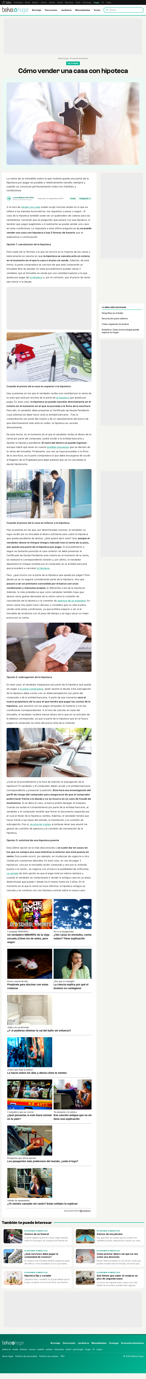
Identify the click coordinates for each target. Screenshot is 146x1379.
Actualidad (18, 2)
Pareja (60, 2)
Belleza (35, 2)
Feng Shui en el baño (112, 313)
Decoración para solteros (115, 318)
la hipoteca (36, 277)
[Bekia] (6, 2)
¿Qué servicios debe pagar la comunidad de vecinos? (41, 1255)
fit (94, 1349)
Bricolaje (36, 10)
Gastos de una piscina (109, 1234)
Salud (78, 2)
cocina (32, 1349)
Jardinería (66, 10)
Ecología (98, 10)
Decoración (51, 10)
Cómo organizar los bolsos (115, 324)
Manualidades (82, 10)
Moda (27, 2)
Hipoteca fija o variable (37, 1275)
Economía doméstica (79, 58)
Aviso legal (7, 1356)
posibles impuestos (58, 447)
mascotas (59, 1349)
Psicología (87, 2)
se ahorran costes (40, 824)
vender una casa (30, 207)
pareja (49, 1349)
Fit (103, 2)
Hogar (97, 2)
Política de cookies (48, 1356)
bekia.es (6, 1349)
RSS (62, 1356)
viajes (99, 1349)
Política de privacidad (26, 1356)
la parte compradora (31, 688)
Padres (52, 2)
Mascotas (69, 2)
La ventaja (12, 873)
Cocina (44, 2)
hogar (88, 1349)
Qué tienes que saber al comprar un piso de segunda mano (117, 1277)
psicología (78, 1349)
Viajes (108, 2)
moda (15, 1349)
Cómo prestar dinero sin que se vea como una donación (117, 1255)
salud (68, 1349)
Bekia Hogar (63, 58)
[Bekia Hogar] (15, 10)
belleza (23, 1349)
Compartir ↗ (84, 198)
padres (40, 1349)
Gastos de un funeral (36, 1234)
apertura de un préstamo (71, 600)
